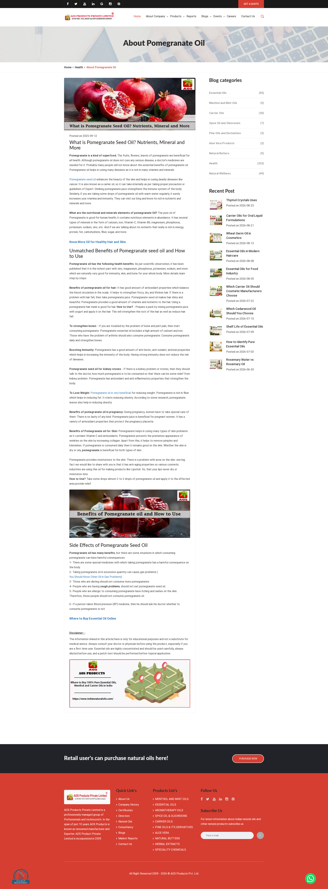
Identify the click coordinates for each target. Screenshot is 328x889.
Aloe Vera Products (236, 143)
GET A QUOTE (251, 4)
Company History (128, 804)
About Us (123, 799)
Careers (231, 16)
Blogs (204, 16)
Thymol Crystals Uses (241, 200)
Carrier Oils (236, 113)
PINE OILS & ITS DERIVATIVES (174, 827)
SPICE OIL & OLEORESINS (171, 816)
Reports (191, 16)
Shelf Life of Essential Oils (244, 326)
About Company (155, 16)
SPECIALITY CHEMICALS (170, 849)
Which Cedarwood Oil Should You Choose (241, 311)
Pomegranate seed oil (82, 179)
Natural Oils (125, 821)
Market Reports (128, 838)
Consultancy (125, 827)
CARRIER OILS (164, 821)
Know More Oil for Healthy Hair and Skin (97, 242)
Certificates (125, 810)
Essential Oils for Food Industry (242, 271)
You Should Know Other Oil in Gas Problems (95, 576)
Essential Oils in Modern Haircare (242, 253)
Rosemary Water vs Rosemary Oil (240, 362)
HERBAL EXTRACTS (167, 844)
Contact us (248, 16)
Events (217, 16)
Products (175, 16)
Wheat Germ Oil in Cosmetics (238, 236)
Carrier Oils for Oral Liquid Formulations (244, 218)
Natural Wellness (236, 173)
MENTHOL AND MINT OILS (172, 799)
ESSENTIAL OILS (165, 804)
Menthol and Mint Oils (236, 103)
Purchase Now (248, 758)
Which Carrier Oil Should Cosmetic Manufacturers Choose (244, 291)
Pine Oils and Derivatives (236, 133)
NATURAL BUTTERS (167, 838)
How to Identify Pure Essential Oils (240, 344)
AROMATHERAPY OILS (169, 810)
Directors (124, 816)
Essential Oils (236, 93)
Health (79, 67)
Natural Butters (236, 153)
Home (137, 16)
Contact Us (125, 844)
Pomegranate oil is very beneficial (111, 393)
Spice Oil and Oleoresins (236, 123)
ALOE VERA (162, 832)
